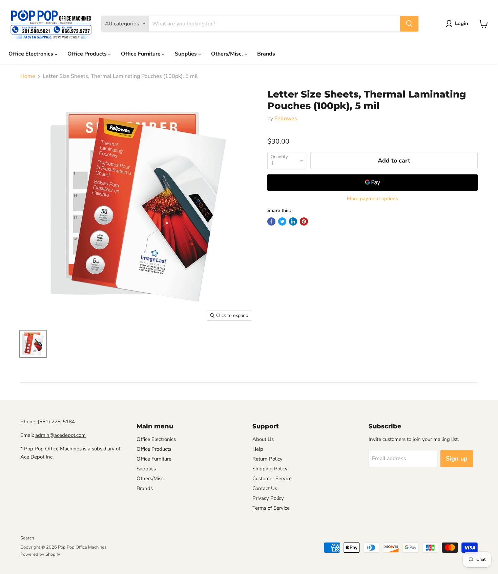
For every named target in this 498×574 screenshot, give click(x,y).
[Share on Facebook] (271, 221)
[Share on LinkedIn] (293, 221)
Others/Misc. (227, 54)
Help (257, 449)
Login (461, 23)
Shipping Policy (270, 468)
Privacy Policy (268, 498)
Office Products (87, 54)
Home (27, 76)
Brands (266, 54)
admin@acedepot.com (60, 435)
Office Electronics (31, 54)
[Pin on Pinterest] (304, 221)
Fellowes (285, 118)
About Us (263, 439)
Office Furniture (141, 54)
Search (27, 538)
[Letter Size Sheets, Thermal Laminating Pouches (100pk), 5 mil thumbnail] (33, 344)
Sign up (457, 458)
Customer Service (272, 478)
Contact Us (264, 488)
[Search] (409, 23)
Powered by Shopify (40, 554)
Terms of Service (271, 508)
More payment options (372, 198)
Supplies (186, 54)
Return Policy (267, 458)
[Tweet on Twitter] (282, 221)
